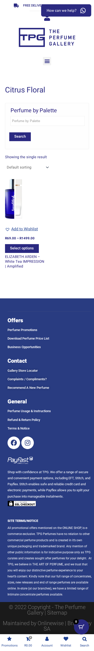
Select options (22, 248)
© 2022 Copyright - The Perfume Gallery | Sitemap (47, 610)
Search (20, 136)
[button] (47, 61)
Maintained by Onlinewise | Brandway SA (47, 626)
